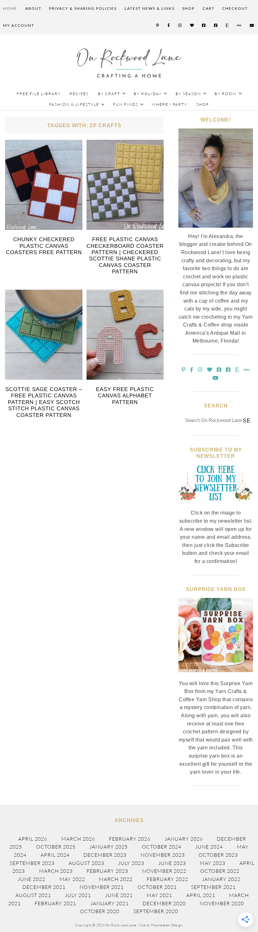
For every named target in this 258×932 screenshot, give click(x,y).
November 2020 (222, 903)
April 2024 (55, 855)
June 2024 (209, 847)
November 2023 (163, 855)
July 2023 (131, 863)
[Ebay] (239, 25)
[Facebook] (169, 25)
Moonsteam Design (167, 925)
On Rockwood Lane (129, 62)
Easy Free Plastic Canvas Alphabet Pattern (125, 395)
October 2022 (219, 871)
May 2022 (72, 879)
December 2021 (43, 887)
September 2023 (32, 863)
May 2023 (212, 863)
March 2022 (115, 879)
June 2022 (31, 879)
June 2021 (119, 895)
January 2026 (184, 839)
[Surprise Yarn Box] (215, 675)
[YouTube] (252, 25)
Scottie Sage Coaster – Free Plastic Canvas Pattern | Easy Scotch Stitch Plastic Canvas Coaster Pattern (43, 402)
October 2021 (157, 887)
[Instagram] (180, 25)
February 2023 (107, 871)
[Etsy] (227, 25)
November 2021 (102, 887)
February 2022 (167, 879)
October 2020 (99, 911)
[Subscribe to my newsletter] (215, 505)
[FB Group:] (204, 25)
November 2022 (164, 871)
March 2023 (56, 871)
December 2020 (164, 903)
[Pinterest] (158, 25)
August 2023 (86, 863)
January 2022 (221, 879)
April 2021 (200, 895)
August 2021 (33, 895)
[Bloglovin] (192, 25)
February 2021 (55, 903)
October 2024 (161, 847)
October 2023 (218, 855)
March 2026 (78, 839)
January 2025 (108, 847)
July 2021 (78, 895)
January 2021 (109, 903)
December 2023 (104, 855)
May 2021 (159, 895)
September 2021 (213, 887)
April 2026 (32, 839)
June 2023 (172, 863)
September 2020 (155, 911)
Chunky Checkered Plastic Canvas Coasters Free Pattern (44, 245)
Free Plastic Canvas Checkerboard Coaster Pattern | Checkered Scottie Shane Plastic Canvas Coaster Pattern (125, 255)
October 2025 (56, 847)
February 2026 (129, 839)
